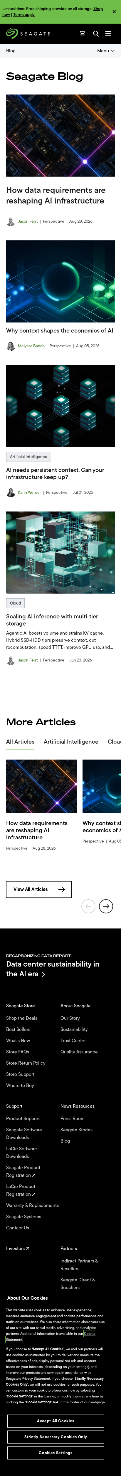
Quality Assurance (79, 1052)
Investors (16, 1248)
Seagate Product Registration (23, 1171)
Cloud (15, 603)
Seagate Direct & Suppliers (77, 1283)
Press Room (73, 1119)
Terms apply (24, 14)
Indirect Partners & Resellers (79, 1265)
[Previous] (88, 907)
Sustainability (74, 1029)
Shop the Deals (23, 1018)
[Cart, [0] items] (82, 33)
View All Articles (31, 889)
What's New (18, 1041)
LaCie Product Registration (20, 1190)
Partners (69, 1248)
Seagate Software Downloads (24, 1133)
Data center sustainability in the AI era (53, 968)
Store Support (21, 1074)
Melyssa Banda (31, 346)
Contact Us (18, 1228)
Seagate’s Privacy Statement (28, 1378)
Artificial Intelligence (28, 456)
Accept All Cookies (55, 1421)
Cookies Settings (56, 1453)
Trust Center (73, 1041)
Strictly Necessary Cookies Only (55, 1437)
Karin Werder (29, 492)
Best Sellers (18, 1029)
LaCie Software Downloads (21, 1152)
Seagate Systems (24, 1217)
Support (14, 1106)
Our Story (70, 1018)
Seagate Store (21, 1006)
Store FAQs (18, 1052)
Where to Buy (20, 1085)
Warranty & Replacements (33, 1205)
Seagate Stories (77, 1130)
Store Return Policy (26, 1063)
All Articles (20, 742)
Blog (11, 51)
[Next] (106, 907)
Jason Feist (28, 221)
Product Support (23, 1119)
